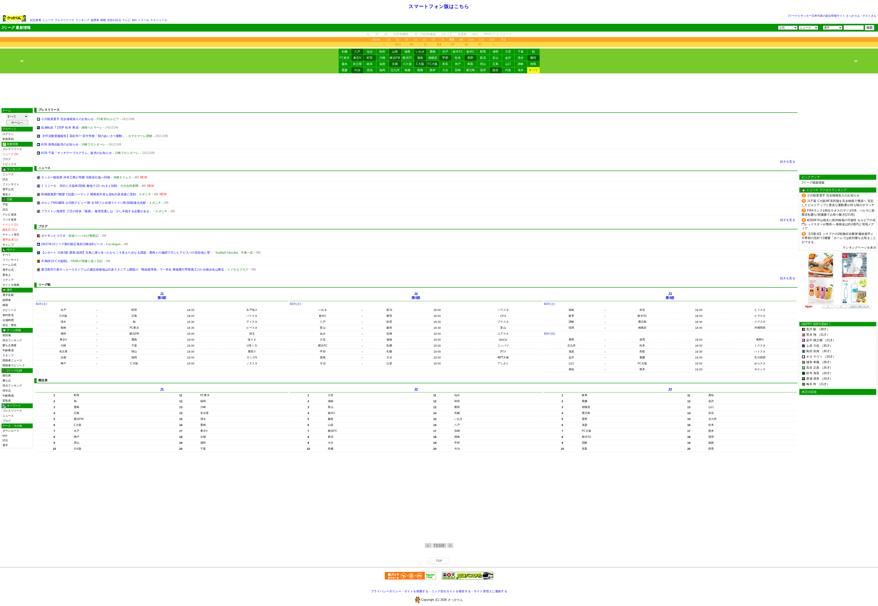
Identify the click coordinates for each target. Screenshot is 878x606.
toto (134, 20)
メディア (8, 280)
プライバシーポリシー (386, 591)
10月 (471, 39)
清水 (521, 57)
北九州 (395, 70)
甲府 (445, 57)
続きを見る (787, 161)
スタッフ (8, 355)
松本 (458, 57)
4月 (416, 39)
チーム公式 (9, 264)
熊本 (433, 70)
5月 (424, 39)
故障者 (95, 20)
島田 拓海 (812, 351)
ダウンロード (11, 430)
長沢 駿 (811, 329)
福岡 (382, 70)
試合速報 (35, 20)
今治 (357, 70)
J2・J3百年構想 (425, 34)
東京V (357, 57)
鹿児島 (470, 70)
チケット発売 (11, 234)
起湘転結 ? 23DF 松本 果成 (59, 127)
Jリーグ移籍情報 (813, 182)
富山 (496, 57)
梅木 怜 (811, 384)
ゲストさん (869, 15)
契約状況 (8, 315)
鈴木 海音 (812, 373)
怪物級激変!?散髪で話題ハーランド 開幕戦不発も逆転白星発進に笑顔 (88, 194)
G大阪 (407, 64)
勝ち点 (7, 380)
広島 (496, 64)
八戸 (357, 51)
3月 (406, 39)
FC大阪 (433, 64)
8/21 (398, 44)
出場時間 (8, 320)
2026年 (376, 39)
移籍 (103, 20)
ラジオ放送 (9, 219)
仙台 (370, 51)
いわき (420, 51)
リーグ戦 (44, 284)
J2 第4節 (416, 296)
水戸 (445, 51)
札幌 (345, 51)
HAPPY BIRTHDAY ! (816, 324)
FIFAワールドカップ (498, 34)
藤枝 (345, 64)
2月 (397, 39)
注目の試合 (114, 20)
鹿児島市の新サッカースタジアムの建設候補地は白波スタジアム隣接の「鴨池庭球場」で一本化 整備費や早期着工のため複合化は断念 (132, 269)
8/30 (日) (549, 333)
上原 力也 (812, 345)
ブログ (7, 159)
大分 (445, 70)
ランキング (82, 20)
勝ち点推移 (9, 345)
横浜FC (407, 57)
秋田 (382, 51)
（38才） (823, 329)
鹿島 (433, 51)
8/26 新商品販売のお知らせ (59, 144)
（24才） (826, 373)
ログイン (8, 134)
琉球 (483, 70)
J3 (386, 34)
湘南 (420, 57)
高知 (370, 70)
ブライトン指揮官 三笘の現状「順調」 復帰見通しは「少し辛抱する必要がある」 (96, 211)
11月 (481, 39)
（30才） (826, 345)
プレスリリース (64, 20)
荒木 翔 (811, 334)
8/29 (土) (41, 304)
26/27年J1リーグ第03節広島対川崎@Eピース (72, 244)
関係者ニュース (12, 360)
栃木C (470, 51)
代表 (508, 70)
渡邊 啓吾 (812, 378)
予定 (503, 39)
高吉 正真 (812, 367)
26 (466, 44)
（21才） (823, 384)
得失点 (7, 390)
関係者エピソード (14, 365)
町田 (370, 57)
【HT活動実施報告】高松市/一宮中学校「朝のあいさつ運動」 (83, 136)
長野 (470, 57)
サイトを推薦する (416, 591)
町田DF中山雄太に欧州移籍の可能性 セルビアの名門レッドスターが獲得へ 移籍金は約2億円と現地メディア (839, 224)
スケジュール (158, 20)
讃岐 (521, 64)
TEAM (439, 545)
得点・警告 (9, 325)
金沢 (508, 57)
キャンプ (8, 244)
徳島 (533, 64)
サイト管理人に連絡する (490, 591)
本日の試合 (809, 392)
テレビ (126, 20)
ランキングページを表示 (859, 247)
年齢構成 (8, 350)
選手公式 (8, 189)
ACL (475, 34)
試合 (5, 179)
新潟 (483, 57)
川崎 (382, 57)
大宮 (508, 51)
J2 (377, 34)
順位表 (7, 375)
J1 (368, 34)
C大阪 (420, 64)
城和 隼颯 (812, 362)
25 (453, 44)
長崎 (420, 70)
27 (480, 44)
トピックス (9, 164)
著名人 (7, 194)
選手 (5, 445)
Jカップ (446, 34)
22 (411, 44)
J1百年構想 (401, 34)
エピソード (9, 310)
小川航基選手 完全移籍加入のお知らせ (67, 119)
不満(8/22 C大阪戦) (54, 261)
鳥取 (470, 64)
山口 (508, 64)
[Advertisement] (439, 90)
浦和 (496, 51)
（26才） (826, 367)
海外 (521, 70)
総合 (496, 70)
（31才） (823, 334)
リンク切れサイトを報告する (451, 591)
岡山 (483, 64)
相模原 (432, 57)
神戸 (458, 64)
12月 (492, 39)
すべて (533, 70)
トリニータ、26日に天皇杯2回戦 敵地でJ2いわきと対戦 (79, 186)
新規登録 (8, 139)
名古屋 (357, 64)
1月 (388, 39)
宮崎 (458, 70)
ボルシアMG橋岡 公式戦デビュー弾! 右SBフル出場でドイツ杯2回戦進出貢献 (93, 202)
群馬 (483, 51)
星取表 (7, 400)
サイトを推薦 (11, 285)
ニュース (48, 20)
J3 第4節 (670, 296)
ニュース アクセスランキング (826, 190)
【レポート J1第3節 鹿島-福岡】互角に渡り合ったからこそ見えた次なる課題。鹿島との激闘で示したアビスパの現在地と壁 (125, 252)
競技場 (7, 335)
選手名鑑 (8, 295)
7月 (442, 39)
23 (425, 44)
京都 (395, 64)
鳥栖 (407, 70)
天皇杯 (462, 34)
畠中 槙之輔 (814, 340)
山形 (395, 51)
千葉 (521, 51)
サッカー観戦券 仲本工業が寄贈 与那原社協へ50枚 (75, 177)
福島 (407, 51)
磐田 (533, 57)
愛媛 (345, 70)
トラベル (143, 20)
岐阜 (370, 64)
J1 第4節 (162, 296)
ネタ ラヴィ (814, 356)
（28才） (826, 362)
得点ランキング (12, 340)
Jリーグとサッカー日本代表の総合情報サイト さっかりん (824, 15)
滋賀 (382, 64)
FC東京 (345, 57)
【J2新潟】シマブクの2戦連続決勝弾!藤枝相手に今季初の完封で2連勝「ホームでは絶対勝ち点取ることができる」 (839, 238)
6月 (434, 39)
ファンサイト (11, 184)
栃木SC (458, 51)
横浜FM (395, 57)
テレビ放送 (9, 214)
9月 (461, 39)
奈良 (445, 64)
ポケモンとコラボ (53, 235)
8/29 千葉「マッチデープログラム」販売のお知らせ (76, 153)
